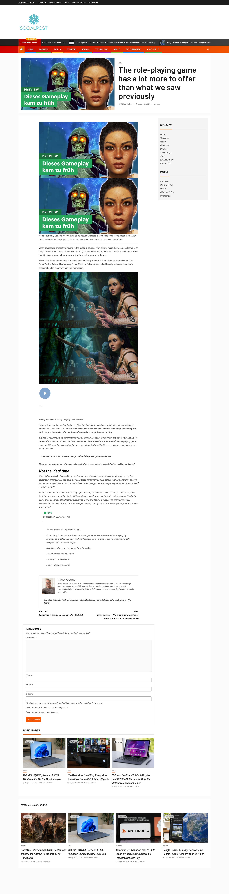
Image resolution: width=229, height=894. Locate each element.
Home (30, 49)
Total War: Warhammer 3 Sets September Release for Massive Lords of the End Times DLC (43, 853)
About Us (42, 3)
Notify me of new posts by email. (43, 712)
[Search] (208, 49)
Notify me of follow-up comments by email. (48, 707)
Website (29, 694)
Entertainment (133, 49)
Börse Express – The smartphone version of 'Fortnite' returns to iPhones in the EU (117, 615)
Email (29, 684)
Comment (31, 637)
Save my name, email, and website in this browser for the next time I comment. (65, 703)
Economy (71, 49)
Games (23, 846)
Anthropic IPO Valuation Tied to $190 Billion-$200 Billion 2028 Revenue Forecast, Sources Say (77, 42)
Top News (44, 49)
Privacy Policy (55, 3)
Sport (117, 49)
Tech (120, 62)
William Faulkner (127, 104)
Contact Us (93, 3)
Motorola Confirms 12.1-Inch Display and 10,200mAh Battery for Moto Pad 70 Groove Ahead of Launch (131, 779)
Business (119, 846)
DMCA (66, 3)
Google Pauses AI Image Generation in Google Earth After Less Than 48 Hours (160, 42)
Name (29, 675)
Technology (101, 49)
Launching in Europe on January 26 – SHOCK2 (61, 613)
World (57, 49)
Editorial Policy (78, 3)
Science (85, 49)
